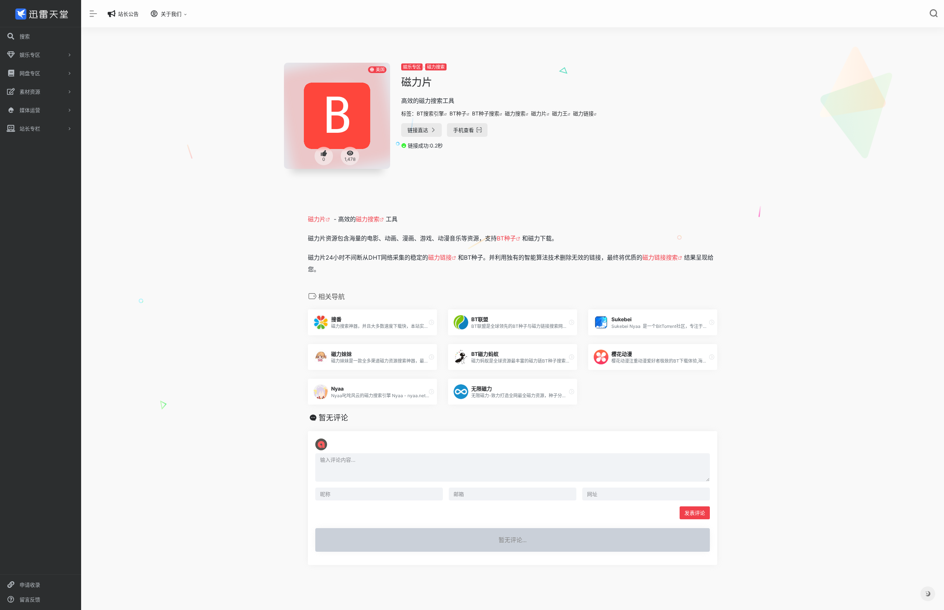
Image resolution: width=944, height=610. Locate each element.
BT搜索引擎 (430, 113)
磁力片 (538, 113)
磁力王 (560, 113)
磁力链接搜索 (660, 257)
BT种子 (458, 113)
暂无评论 (333, 417)
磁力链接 (583, 113)
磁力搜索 (436, 67)
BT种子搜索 (485, 113)
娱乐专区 (412, 67)
